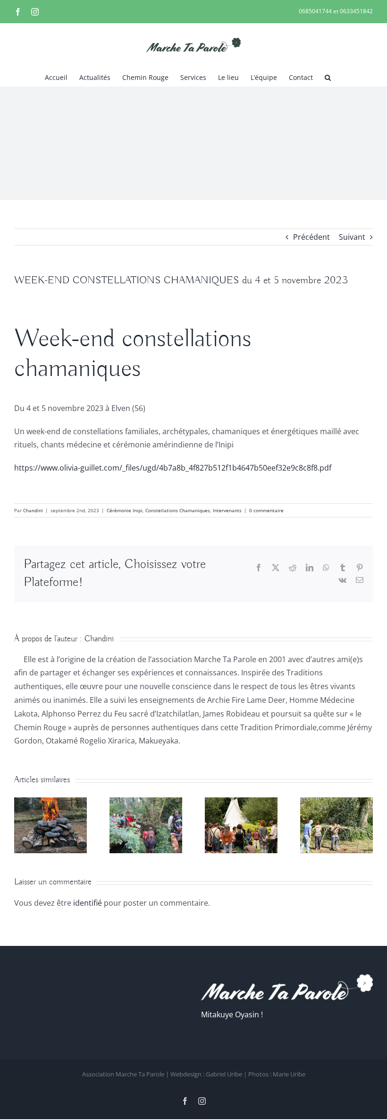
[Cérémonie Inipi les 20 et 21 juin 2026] (50, 802)
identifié (87, 903)
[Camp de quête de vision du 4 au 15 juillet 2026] (241, 802)
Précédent (311, 237)
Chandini (33, 510)
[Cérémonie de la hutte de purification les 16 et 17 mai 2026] (336, 802)
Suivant (352, 237)
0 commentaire (266, 510)
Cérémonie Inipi (125, 510)
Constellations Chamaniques (177, 510)
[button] (328, 76)
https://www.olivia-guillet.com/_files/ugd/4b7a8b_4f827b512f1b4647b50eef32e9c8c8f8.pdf (172, 468)
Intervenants (227, 510)
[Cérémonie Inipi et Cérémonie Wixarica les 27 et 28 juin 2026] (145, 802)
